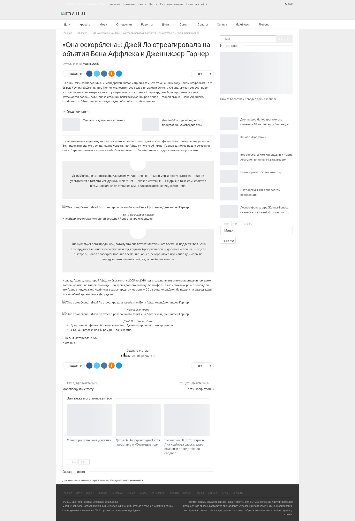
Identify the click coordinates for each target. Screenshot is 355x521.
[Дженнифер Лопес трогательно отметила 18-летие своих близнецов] (229, 123)
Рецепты (147, 24)
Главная (114, 4)
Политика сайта (196, 4)
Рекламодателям (171, 4)
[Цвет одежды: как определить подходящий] (229, 193)
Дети (67, 24)
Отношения (124, 24)
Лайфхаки (243, 24)
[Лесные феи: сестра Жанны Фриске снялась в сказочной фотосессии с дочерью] (229, 211)
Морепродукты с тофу (78, 389)
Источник (68, 342)
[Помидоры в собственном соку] (229, 176)
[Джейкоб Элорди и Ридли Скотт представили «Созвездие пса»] (150, 124)
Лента (142, 4)
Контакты (129, 4)
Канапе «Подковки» (253, 137)
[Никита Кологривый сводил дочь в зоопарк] (256, 73)
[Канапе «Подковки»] (229, 141)
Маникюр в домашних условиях (104, 120)
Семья (184, 24)
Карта (153, 4)
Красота (85, 24)
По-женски (228, 240)
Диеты (166, 24)
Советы (203, 24)
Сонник (222, 24)
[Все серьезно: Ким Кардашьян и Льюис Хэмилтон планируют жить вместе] (229, 158)
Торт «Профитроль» (200, 389)
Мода (103, 24)
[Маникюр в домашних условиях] (71, 124)
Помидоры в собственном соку (260, 172)
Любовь (264, 24)
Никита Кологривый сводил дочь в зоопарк (248, 99)
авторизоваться (133, 480)
